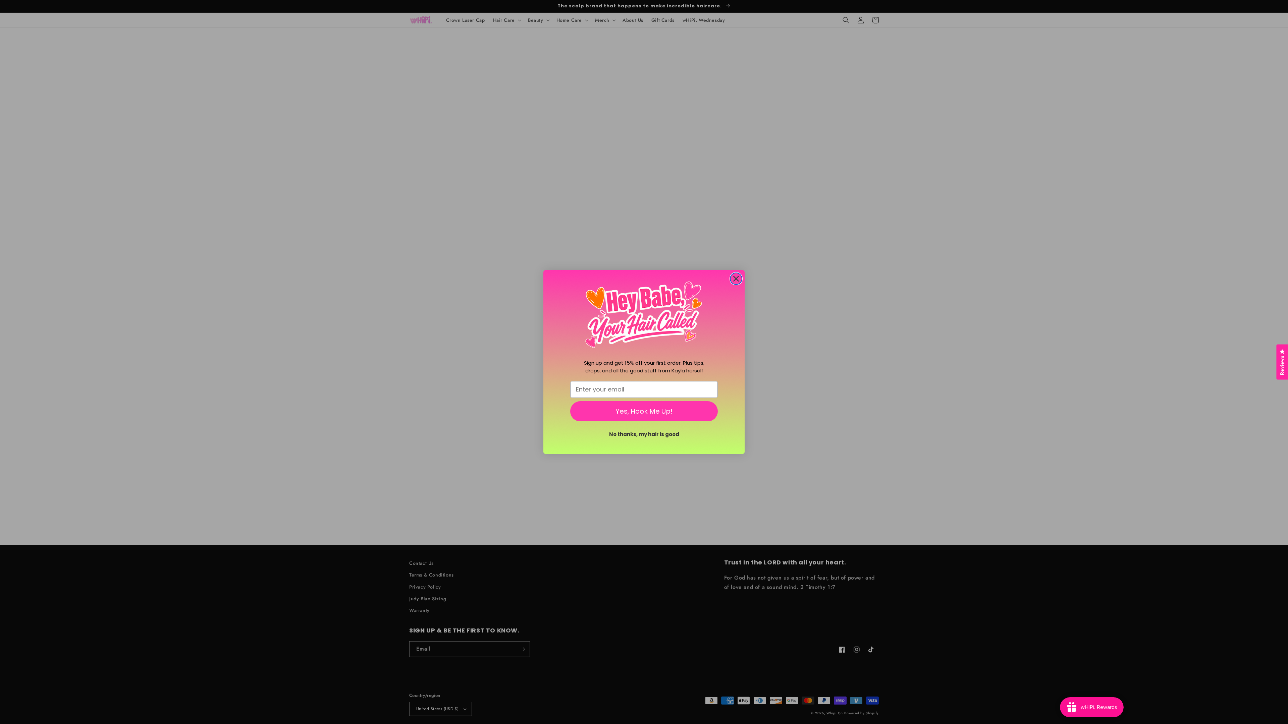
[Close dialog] (736, 279)
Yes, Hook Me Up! (644, 411)
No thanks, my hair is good (644, 434)
